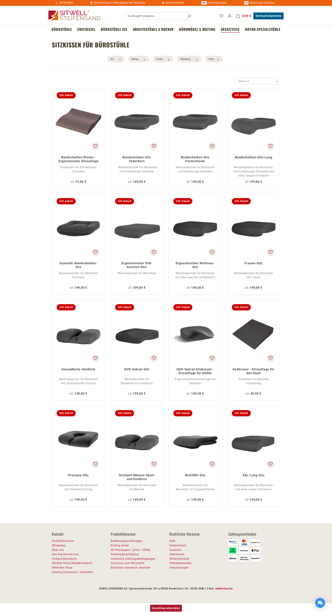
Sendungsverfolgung (125, 554)
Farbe (159, 59)
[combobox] (154, 16)
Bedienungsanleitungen (126, 541)
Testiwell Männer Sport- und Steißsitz (136, 477)
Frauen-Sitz (253, 263)
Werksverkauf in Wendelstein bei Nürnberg (119, 2)
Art (112, 59)
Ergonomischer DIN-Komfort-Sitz (136, 265)
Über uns (58, 550)
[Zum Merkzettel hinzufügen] (95, 146)
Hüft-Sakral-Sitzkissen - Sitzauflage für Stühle (195, 371)
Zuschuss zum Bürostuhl (127, 563)
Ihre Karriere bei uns (65, 554)
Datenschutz (177, 545)
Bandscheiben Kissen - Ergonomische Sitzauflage (78, 159)
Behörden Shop (62, 567)
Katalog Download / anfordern (72, 572)
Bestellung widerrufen (166, 608)
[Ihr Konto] (229, 15)
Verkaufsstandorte (268, 15)
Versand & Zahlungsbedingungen (133, 558)
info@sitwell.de (224, 588)
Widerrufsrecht (179, 558)
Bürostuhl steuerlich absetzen (131, 567)
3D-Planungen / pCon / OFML (131, 550)
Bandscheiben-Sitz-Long (253, 157)
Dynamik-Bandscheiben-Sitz (78, 265)
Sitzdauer (185, 59)
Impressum (176, 554)
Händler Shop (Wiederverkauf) (72, 563)
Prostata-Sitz (78, 475)
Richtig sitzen (120, 545)
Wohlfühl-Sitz (195, 475)
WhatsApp (59, 545)
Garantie (175, 550)
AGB (172, 541)
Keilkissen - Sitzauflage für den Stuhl (253, 371)
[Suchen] (189, 16)
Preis (211, 59)
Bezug (135, 59)
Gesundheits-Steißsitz (78, 369)
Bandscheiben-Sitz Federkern (136, 159)
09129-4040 (66, 2)
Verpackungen (179, 567)
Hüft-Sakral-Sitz (136, 369)
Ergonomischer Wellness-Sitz (195, 265)
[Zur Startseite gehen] (74, 15)
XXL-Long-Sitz (254, 475)
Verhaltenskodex (180, 563)
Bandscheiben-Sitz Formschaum (195, 159)
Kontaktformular (63, 541)
